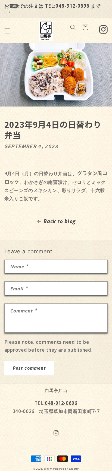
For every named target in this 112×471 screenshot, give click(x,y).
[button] (7, 31)
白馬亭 (48, 468)
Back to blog (59, 221)
